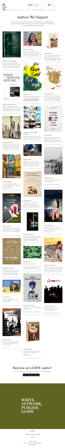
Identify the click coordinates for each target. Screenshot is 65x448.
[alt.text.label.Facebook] (31, 437)
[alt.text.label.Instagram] (33, 437)
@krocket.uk (39, 442)
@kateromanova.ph (32, 444)
